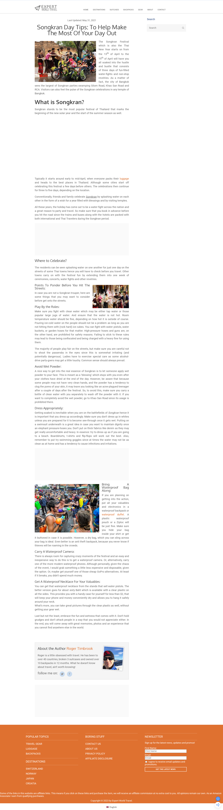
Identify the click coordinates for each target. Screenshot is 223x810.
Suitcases (114, 10)
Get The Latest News (166, 769)
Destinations (99, 10)
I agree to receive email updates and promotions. (165, 763)
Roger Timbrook (80, 648)
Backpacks (128, 10)
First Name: (151, 748)
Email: (148, 755)
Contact (162, 10)
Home (85, 10)
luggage (124, 178)
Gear (140, 10)
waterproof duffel (113, 514)
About (150, 10)
